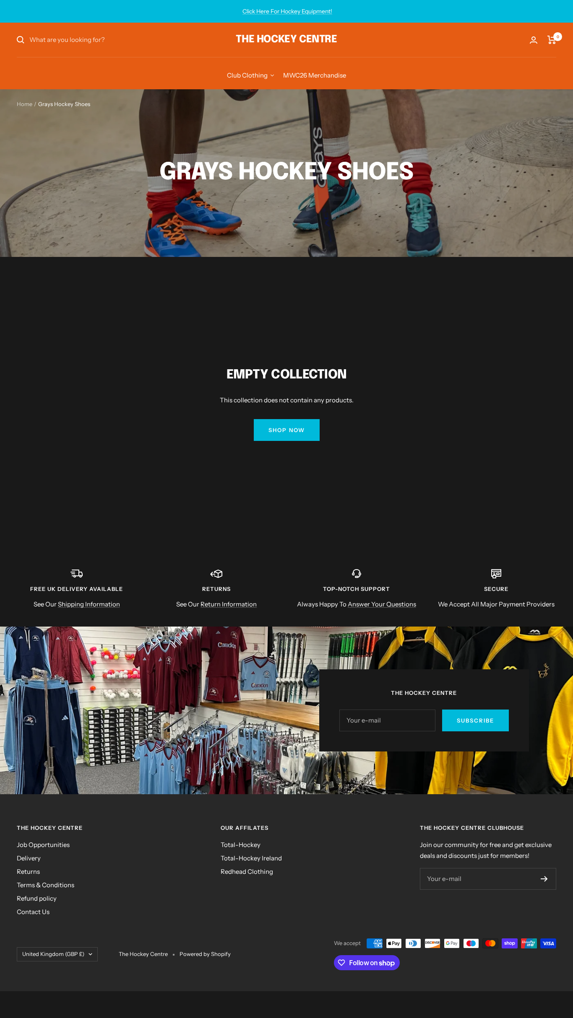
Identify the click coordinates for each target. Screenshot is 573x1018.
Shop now (286, 430)
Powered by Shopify (205, 954)
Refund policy (37, 898)
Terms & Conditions (45, 885)
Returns (28, 872)
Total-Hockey (240, 845)
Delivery (29, 858)
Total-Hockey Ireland (251, 858)
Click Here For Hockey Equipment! (287, 11)
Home (24, 104)
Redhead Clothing (247, 872)
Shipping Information (89, 604)
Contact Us (33, 912)
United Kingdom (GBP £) (53, 954)
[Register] (544, 879)
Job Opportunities (43, 845)
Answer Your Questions (382, 604)
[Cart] (551, 40)
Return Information (229, 604)
